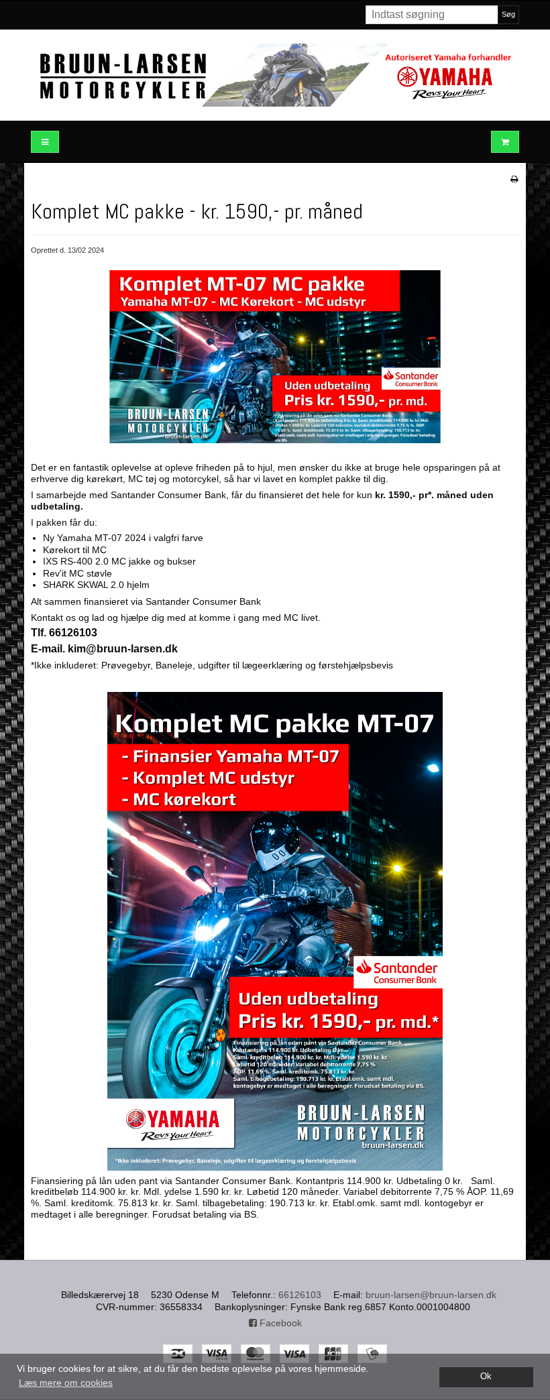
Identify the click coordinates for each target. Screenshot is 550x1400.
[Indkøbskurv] (505, 142)
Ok (486, 1376)
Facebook (279, 1323)
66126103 (299, 1294)
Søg (508, 14)
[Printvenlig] (514, 179)
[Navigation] (45, 142)
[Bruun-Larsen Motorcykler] (275, 75)
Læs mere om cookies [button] (66, 1382)
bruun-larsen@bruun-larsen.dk (431, 1294)
